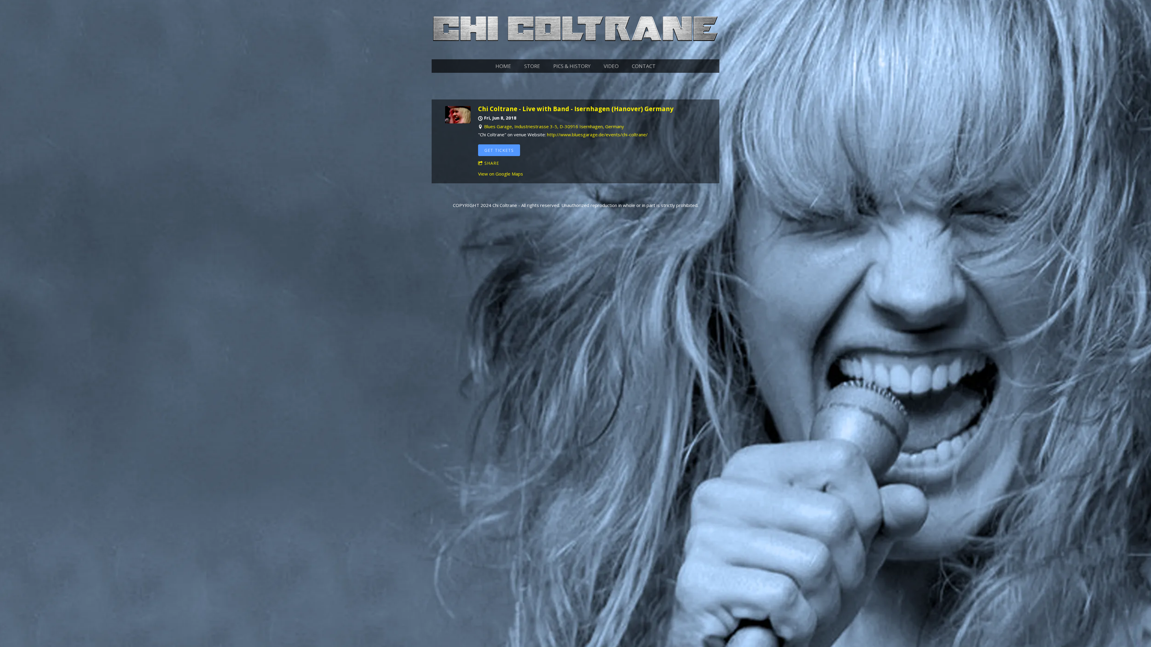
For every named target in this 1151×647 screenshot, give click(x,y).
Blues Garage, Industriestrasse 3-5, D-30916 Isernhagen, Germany (554, 126)
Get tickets (499, 150)
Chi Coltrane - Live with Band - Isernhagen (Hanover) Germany (576, 109)
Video (611, 66)
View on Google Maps (500, 174)
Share (491, 163)
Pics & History (571, 66)
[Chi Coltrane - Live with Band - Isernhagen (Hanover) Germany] (458, 122)
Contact (644, 66)
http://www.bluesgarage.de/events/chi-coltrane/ (597, 134)
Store (532, 66)
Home (503, 66)
